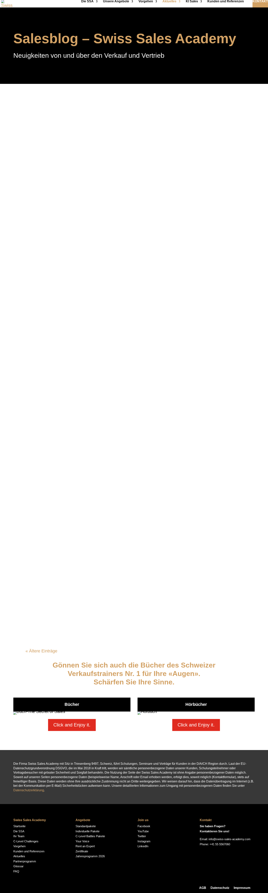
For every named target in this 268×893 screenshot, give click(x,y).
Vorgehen (146, 1)
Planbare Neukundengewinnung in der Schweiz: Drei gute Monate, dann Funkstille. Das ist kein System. (129, 280)
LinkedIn (143, 846)
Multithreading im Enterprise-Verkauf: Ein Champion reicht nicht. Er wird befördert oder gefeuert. (130, 505)
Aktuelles (169, 1)
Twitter (142, 836)
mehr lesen (39, 129)
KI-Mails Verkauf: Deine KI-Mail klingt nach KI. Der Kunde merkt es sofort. (131, 556)
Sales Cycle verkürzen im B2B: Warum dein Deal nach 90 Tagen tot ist (126, 116)
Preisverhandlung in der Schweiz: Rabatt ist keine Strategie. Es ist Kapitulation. (121, 334)
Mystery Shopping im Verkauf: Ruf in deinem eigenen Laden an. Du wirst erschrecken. (130, 167)
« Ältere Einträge (41, 650)
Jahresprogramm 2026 (90, 856)
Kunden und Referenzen (225, 1)
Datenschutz (220, 887)
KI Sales (192, 1)
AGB (202, 887)
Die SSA (87, 1)
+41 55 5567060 (220, 844)
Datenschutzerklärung (28, 790)
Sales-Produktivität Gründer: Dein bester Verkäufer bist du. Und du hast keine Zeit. (129, 607)
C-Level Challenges (25, 841)
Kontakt (260, 1)
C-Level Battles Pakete (90, 836)
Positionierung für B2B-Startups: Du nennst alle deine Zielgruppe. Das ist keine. (131, 446)
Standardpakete (86, 826)
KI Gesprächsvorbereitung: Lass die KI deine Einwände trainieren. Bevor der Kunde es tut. (130, 221)
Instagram (144, 841)
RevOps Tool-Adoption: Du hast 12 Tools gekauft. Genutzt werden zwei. (128, 390)
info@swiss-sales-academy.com (230, 839)
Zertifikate (82, 851)
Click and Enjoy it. (71, 724)
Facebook (144, 826)
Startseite (19, 826)
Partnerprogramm (24, 861)
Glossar (18, 866)
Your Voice (82, 841)
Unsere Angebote (116, 1)
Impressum (242, 887)
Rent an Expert (85, 846)
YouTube (143, 831)
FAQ (16, 871)
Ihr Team (19, 836)
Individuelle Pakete (87, 831)
